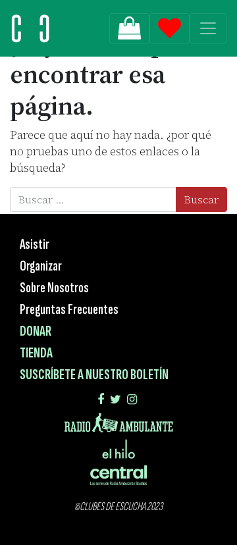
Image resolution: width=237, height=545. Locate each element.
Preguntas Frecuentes (69, 310)
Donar (35, 331)
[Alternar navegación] (208, 28)
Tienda (36, 353)
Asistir (34, 244)
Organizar (41, 266)
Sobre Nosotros (54, 288)
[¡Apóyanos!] (129, 28)
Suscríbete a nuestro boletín (94, 375)
